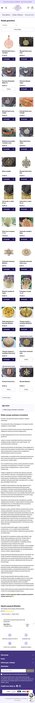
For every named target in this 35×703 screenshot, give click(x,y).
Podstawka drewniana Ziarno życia (26, 262)
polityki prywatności (22, 674)
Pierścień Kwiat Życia (8, 381)
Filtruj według (17, 29)
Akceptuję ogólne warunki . (15, 674)
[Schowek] (28, 7)
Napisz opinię (15, 614)
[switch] (31, 700)
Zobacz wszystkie (6, 614)
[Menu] (2, 7)
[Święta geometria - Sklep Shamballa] (9, 42)
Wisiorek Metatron (25, 381)
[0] (32, 7)
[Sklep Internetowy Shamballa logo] (17, 7)
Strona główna (6, 15)
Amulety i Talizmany (17, 15)
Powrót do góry (6, 397)
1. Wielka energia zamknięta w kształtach (13, 409)
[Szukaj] (6, 8)
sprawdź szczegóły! (26, 2)
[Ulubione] (14, 36)
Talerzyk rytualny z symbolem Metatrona (26, 322)
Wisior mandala (6, 171)
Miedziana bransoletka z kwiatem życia (8, 142)
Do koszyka (7, 59)
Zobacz (9, 89)
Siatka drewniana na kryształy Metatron (8, 322)
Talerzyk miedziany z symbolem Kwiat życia (8, 352)
